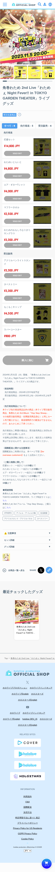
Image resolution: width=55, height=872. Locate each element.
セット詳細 (9, 540)
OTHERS (8, 513)
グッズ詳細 (9, 546)
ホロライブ (15, 713)
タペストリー (42, 519)
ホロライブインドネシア (41, 688)
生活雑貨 (43, 513)
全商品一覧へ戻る (16, 570)
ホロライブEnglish (20, 694)
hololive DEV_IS (29, 719)
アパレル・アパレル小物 (26, 513)
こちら (8, 507)
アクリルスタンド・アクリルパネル (18, 519)
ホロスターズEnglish (27, 700)
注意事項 (12, 533)
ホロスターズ (37, 694)
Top (6, 658)
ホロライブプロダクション (15, 688)
